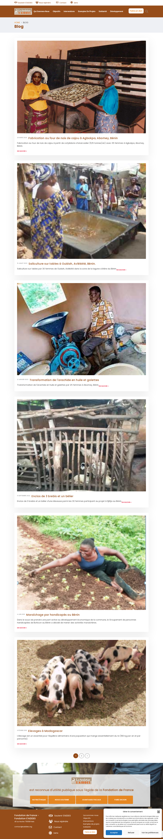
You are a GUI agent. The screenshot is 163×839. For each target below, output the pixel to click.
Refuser (131, 832)
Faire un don (136, 10)
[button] (158, 812)
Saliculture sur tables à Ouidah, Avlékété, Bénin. (62, 264)
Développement (116, 11)
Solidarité (103, 11)
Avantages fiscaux (91, 799)
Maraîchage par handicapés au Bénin (53, 615)
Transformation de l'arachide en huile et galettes (64, 380)
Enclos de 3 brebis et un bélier (52, 496)
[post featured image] (81, 87)
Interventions (69, 11)
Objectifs (56, 11)
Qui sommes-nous (41, 11)
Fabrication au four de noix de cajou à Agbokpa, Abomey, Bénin (73, 138)
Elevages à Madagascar (45, 731)
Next (87, 755)
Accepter (114, 832)
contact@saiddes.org (23, 827)
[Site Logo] (23, 11)
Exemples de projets (86, 11)
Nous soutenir (62, 799)
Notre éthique (39, 799)
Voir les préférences (150, 832)
